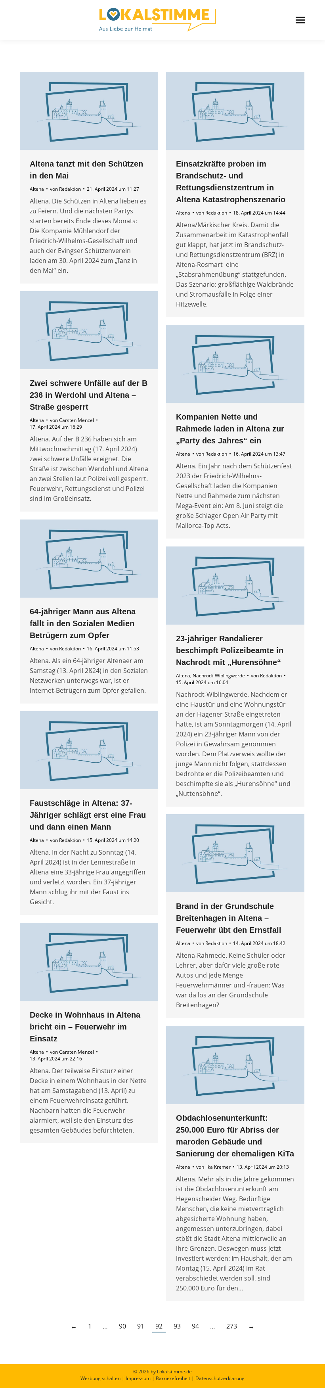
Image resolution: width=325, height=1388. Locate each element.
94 (195, 1326)
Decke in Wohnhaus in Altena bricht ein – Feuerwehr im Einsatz (85, 1026)
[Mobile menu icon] (300, 20)
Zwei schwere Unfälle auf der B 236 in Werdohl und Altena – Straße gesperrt (88, 395)
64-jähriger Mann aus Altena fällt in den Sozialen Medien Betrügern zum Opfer (83, 623)
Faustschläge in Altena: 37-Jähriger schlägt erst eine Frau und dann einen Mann (88, 815)
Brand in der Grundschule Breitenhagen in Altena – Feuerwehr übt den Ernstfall (228, 918)
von (65, 189)
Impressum (138, 1378)
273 (231, 1326)
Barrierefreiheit (173, 1378)
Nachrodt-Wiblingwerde (219, 675)
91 (140, 1326)
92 (158, 1326)
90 (122, 1326)
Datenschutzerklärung (220, 1378)
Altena (37, 189)
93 (177, 1326)
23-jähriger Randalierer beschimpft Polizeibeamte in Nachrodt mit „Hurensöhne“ (229, 650)
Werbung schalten (100, 1378)
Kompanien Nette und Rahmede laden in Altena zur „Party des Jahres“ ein (230, 428)
